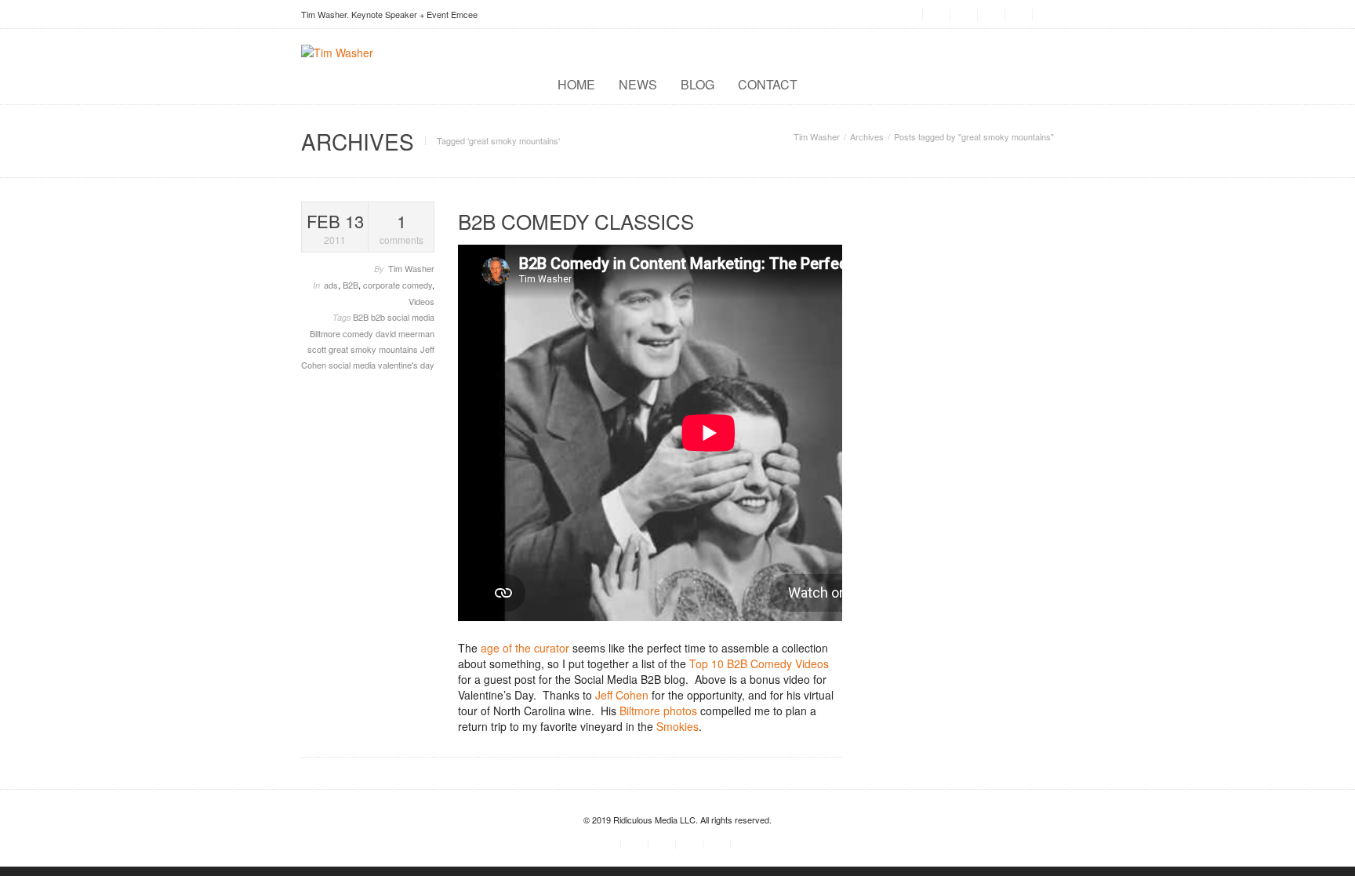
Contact (767, 84)
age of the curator (525, 648)
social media (353, 364)
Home (576, 84)
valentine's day (406, 364)
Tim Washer (817, 136)
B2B (350, 284)
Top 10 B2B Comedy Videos (759, 663)
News (638, 84)
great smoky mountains (374, 349)
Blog (697, 84)
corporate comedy (397, 284)
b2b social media (402, 317)
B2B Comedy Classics (576, 220)
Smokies (677, 726)
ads (331, 284)
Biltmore (326, 333)
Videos (421, 301)
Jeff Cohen (621, 695)
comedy (359, 333)
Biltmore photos (658, 710)
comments (401, 228)
